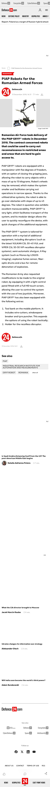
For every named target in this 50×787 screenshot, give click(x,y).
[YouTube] (34, 751)
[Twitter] (22, 751)
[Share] (45, 773)
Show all (35, 373)
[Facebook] (16, 751)
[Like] (4, 774)
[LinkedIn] (28, 751)
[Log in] (40, 10)
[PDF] (21, 346)
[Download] (42, 94)
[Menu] (46, 10)
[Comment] (25, 774)
